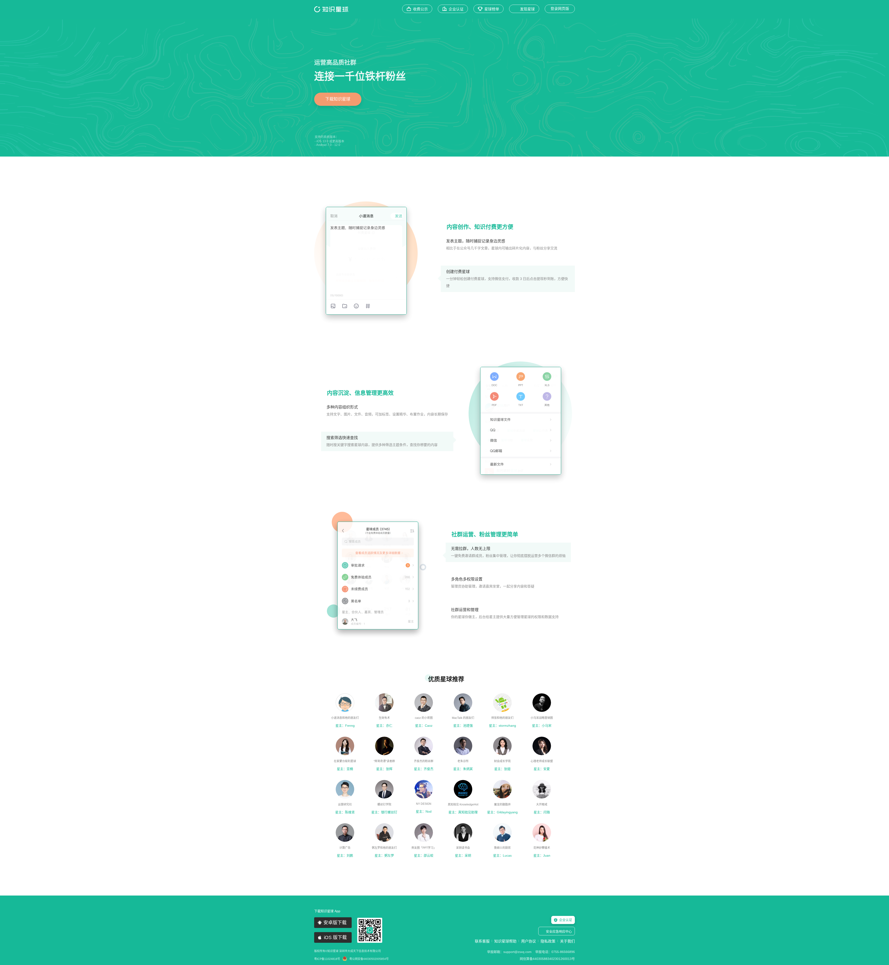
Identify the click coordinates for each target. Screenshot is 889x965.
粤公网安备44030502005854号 (369, 959)
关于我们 (567, 941)
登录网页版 (560, 9)
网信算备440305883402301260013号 (547, 959)
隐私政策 (548, 941)
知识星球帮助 (505, 941)
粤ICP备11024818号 (327, 959)
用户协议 (528, 941)
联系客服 (482, 941)
